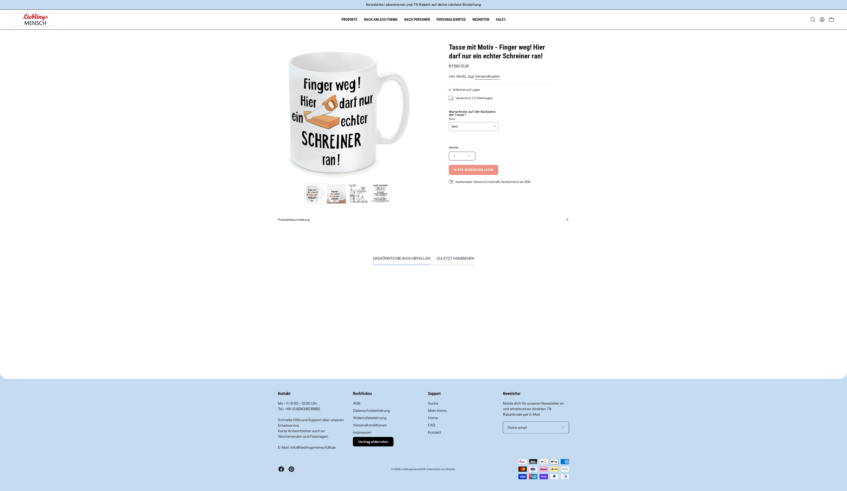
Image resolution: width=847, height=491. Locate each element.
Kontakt (434, 432)
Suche (433, 403)
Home (433, 418)
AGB (356, 403)
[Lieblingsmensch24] (35, 19)
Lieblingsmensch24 (413, 469)
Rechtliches (362, 393)
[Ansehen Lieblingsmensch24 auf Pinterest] (291, 469)
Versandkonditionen (370, 425)
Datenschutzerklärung (371, 410)
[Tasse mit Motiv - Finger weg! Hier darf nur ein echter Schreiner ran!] (314, 194)
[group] (423, 4)
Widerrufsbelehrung (369, 418)
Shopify (450, 469)
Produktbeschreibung (294, 220)
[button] (381, 20)
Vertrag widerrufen (373, 442)
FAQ (431, 425)
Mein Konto (437, 410)
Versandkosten (487, 76)
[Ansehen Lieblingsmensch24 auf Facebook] (281, 469)
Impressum (362, 432)
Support (434, 393)
